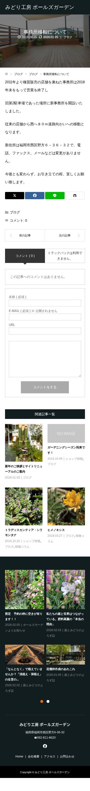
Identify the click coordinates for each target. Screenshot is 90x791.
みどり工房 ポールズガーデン (39, 7)
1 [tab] (41, 701)
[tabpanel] (46, 632)
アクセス (49, 756)
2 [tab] (48, 701)
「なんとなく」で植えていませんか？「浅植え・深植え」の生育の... (23, 674)
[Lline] (55, 195)
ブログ (68, 37)
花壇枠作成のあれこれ (60, 669)
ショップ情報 (74, 458)
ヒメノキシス (56, 530)
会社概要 (33, 756)
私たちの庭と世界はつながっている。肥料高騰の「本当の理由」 (65, 619)
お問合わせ (67, 756)
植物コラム (22, 546)
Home (19, 756)
